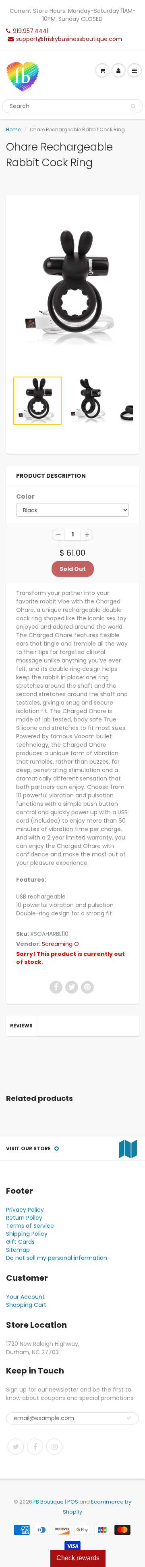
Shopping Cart (26, 1305)
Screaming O (60, 944)
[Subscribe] (129, 1418)
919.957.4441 (30, 31)
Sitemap (18, 1250)
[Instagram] (54, 1447)
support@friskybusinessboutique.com (69, 39)
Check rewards (77, 1558)
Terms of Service (30, 1226)
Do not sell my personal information (56, 1258)
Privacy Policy (25, 1210)
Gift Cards (20, 1242)
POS (72, 1502)
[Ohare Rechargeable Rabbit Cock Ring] (72, 287)
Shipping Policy (27, 1234)
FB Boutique (48, 1502)
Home (13, 129)
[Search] (133, 106)
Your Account (25, 1297)
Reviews (21, 1025)
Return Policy (24, 1218)
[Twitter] (16, 1447)
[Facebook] (35, 1447)
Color (25, 496)
